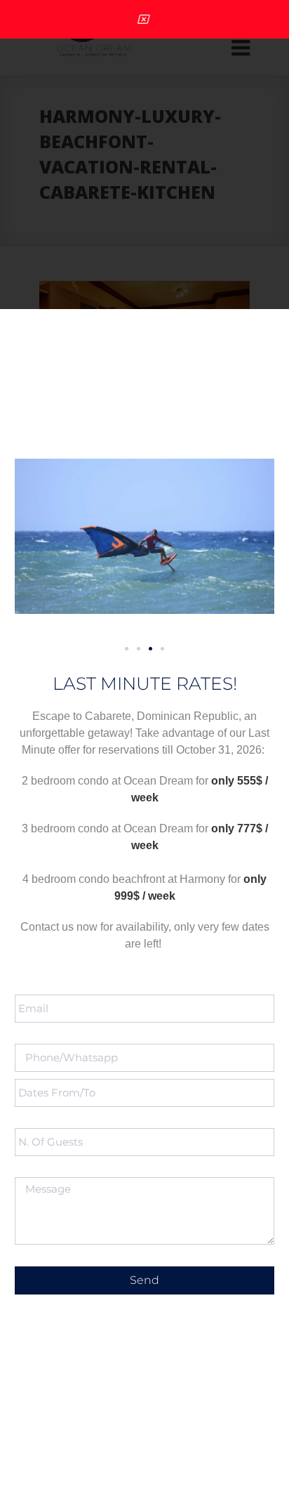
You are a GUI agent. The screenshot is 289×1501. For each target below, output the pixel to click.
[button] (126, 648)
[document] (144, 750)
